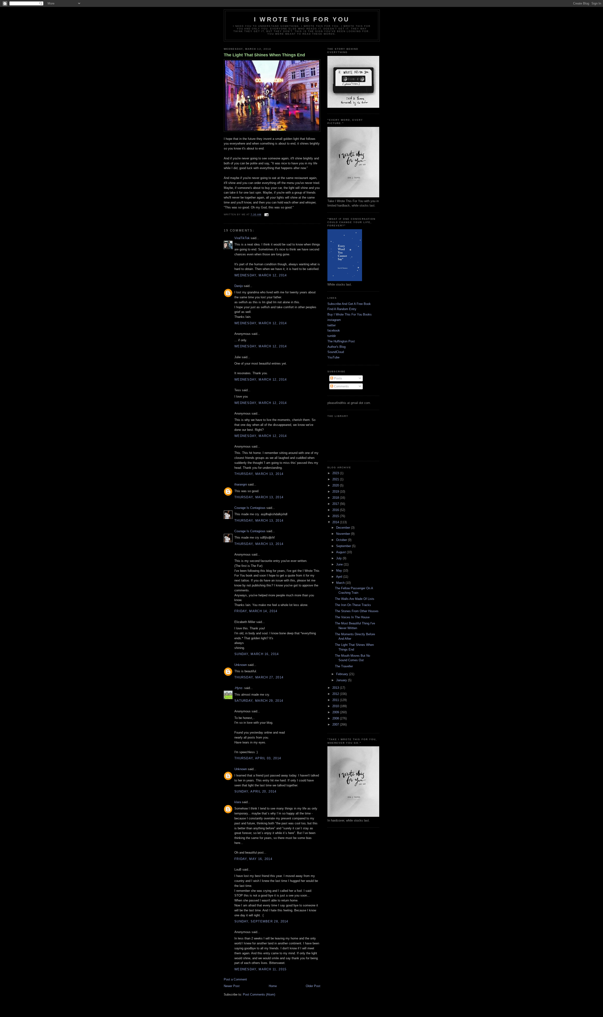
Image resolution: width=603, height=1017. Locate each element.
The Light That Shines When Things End (264, 55)
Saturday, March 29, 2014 (258, 700)
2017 (336, 504)
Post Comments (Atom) (259, 994)
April (339, 576)
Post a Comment (235, 979)
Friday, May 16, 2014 (253, 859)
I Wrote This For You (302, 19)
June (340, 564)
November (343, 533)
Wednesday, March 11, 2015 (260, 969)
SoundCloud (335, 352)
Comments (341, 386)
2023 (336, 473)
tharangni (240, 484)
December (343, 527)
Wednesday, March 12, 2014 (260, 275)
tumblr (331, 336)
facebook (333, 330)
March (341, 583)
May (339, 570)
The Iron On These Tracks (353, 605)
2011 (336, 700)
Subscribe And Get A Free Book (349, 304)
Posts (337, 378)
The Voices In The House (352, 617)
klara (237, 802)
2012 (336, 694)
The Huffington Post (341, 341)
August (341, 552)
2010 (336, 706)
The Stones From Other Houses (357, 611)
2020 (336, 485)
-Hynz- (238, 688)
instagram (334, 320)
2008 (336, 718)
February (342, 674)
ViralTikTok (242, 238)
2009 (336, 712)
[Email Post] (265, 214)
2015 (336, 516)
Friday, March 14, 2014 (255, 611)
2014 (336, 522)
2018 (336, 497)
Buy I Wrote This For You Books (349, 314)
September (344, 546)
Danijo (238, 286)
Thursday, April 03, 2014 (257, 758)
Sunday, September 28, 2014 (261, 921)
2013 (336, 687)
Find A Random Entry (341, 309)
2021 (336, 479)
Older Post (313, 986)
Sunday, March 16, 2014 (256, 654)
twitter (331, 325)
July (339, 558)
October (342, 540)
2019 (336, 491)
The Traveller (344, 666)
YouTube (333, 357)
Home (273, 986)
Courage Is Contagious (249, 508)
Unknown (240, 665)
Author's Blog (336, 347)
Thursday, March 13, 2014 (258, 474)
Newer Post (232, 986)
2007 (336, 724)
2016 (336, 510)
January (342, 680)
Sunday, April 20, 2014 (255, 791)
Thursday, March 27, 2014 (258, 677)
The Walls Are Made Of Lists (354, 599)
